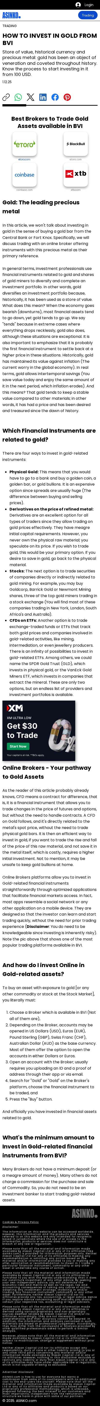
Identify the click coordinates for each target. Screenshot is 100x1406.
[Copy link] (6, 97)
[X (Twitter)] (30, 97)
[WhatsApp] (18, 97)
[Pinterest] (67, 97)
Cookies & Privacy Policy (20, 1222)
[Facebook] (55, 97)
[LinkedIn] (43, 97)
